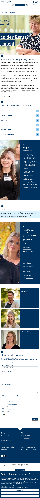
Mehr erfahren (20, 496)
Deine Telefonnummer (7, 378)
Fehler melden (24, 467)
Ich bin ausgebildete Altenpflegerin (11, 404)
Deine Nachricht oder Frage (8, 384)
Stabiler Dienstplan (6, 115)
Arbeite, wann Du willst (7, 111)
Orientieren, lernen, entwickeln (9, 125)
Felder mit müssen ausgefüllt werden (10, 362)
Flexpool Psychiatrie (6, 2)
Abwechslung (4, 120)
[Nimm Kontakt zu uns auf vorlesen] (2, 352)
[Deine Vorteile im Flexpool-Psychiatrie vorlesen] (2, 102)
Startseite (3, 7)
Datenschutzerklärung (25, 487)
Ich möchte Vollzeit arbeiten (9, 406)
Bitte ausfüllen (5, 411)
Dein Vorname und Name (7, 365)
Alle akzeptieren (20, 490)
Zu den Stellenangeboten (28, 194)
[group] (20, 35)
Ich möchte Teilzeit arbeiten (9, 409)
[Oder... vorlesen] (2, 206)
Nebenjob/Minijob (6, 129)
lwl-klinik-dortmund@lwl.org (26, 435)
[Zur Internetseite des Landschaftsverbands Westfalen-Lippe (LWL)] (36, 3)
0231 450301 (26, 438)
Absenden (35, 419)
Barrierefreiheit (8, 465)
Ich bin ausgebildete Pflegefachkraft (11, 401)
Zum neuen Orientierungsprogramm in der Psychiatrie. (21, 216)
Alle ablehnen (20, 493)
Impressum (34, 465)
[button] (10, 170)
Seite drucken (17, 467)
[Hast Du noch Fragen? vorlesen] (24, 227)
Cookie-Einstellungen (20, 470)
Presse (5, 449)
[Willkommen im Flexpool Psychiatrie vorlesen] (2, 56)
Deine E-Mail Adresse (7, 371)
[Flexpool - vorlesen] (24, 144)
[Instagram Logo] (5, 456)
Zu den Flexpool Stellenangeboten (8, 96)
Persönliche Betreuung (7, 134)
